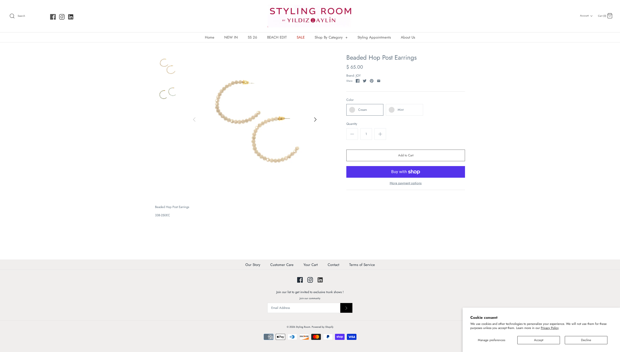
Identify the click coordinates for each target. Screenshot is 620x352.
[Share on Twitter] (364, 81)
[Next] (315, 119)
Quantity (351, 124)
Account (584, 15)
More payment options (406, 183)
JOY (358, 75)
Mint (400, 109)
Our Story (252, 264)
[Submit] (346, 308)
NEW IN (231, 37)
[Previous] (194, 119)
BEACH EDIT (277, 37)
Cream (362, 109)
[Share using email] (378, 81)
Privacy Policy (550, 328)
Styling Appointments (374, 37)
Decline (586, 340)
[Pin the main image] (371, 81)
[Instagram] (62, 17)
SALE (301, 37)
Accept (538, 340)
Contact (333, 264)
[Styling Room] (310, 16)
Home (209, 37)
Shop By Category (331, 37)
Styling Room (303, 327)
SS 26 (252, 37)
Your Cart (310, 264)
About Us (408, 37)
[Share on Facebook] (357, 81)
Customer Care (282, 264)
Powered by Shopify (322, 327)
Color (350, 100)
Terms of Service (362, 264)
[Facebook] (53, 17)
